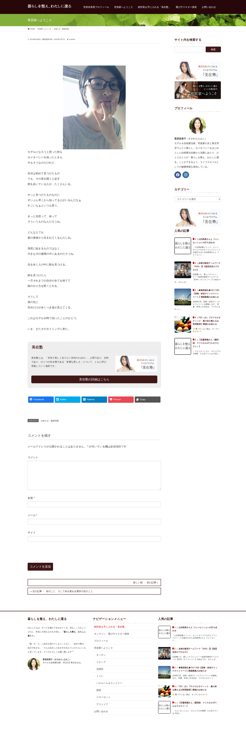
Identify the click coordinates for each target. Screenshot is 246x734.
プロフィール (101, 640)
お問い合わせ (101, 711)
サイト (32, 532)
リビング (101, 662)
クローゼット (103, 697)
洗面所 (99, 669)
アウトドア (102, 704)
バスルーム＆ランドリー (109, 683)
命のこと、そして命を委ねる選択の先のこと (69, 591)
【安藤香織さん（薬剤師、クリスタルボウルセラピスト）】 (206, 343)
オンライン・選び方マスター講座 (111, 633)
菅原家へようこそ (103, 648)
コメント (33, 457)
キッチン (101, 655)
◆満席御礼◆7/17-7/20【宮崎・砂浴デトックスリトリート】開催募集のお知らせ (206, 293)
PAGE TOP (237, 709)
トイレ (99, 676)
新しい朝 (138, 582)
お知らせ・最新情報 (50, 421)
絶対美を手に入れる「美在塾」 (110, 626)
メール (32, 515)
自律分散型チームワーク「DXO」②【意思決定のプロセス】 (207, 266)
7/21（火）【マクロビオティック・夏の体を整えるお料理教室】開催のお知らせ (207, 320)
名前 (31, 498)
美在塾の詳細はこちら (94, 379)
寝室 (98, 690)
